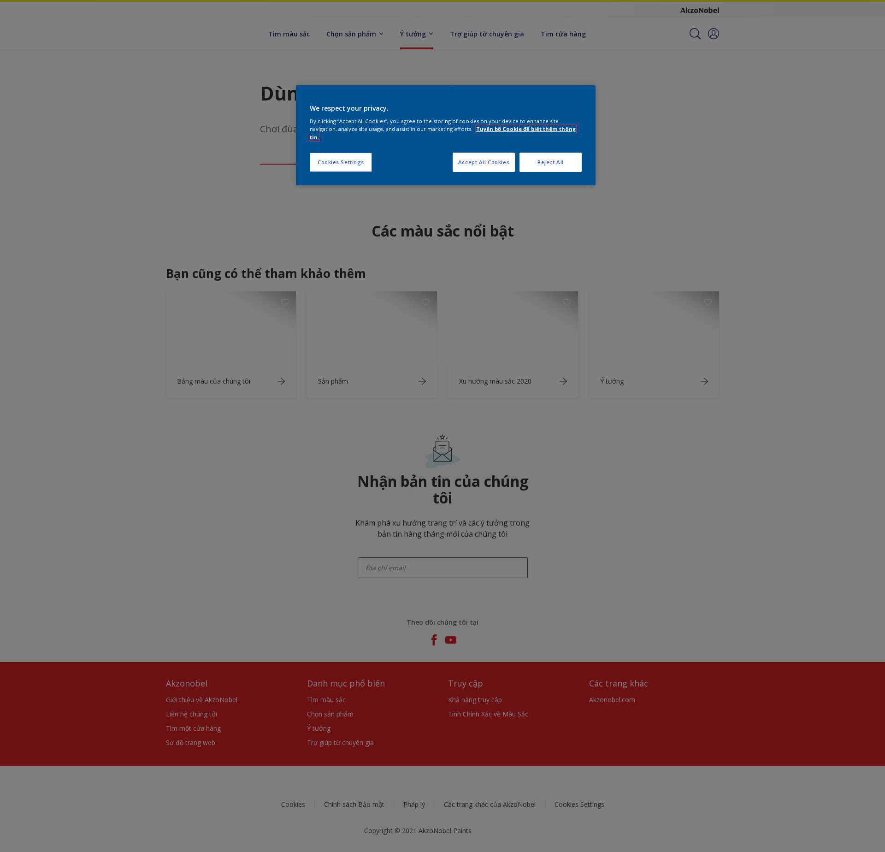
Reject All (550, 162)
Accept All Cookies (483, 162)
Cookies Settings (341, 162)
